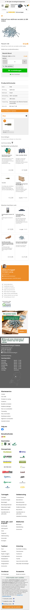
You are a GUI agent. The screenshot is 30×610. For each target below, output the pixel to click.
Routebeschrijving (6, 355)
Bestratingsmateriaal (6, 504)
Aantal (4, 58)
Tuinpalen (3, 551)
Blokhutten (19, 524)
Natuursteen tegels (6, 507)
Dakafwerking (19, 527)
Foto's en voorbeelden (6, 409)
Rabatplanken (4, 558)
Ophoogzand (4, 528)
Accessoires (19, 529)
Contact (3, 394)
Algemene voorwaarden (7, 418)
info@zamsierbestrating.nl (9, 276)
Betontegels (4, 502)
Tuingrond (3, 533)
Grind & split (4, 526)
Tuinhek (18, 558)
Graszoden (4, 538)
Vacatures (3, 401)
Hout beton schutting (21, 549)
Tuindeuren (19, 554)
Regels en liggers (5, 554)
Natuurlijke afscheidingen (22, 563)
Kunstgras (3, 540)
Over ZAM (3, 396)
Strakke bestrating (20, 507)
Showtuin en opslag (6, 399)
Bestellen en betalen (6, 404)
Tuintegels (3, 497)
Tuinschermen (19, 551)
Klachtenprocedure (6, 416)
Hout (2, 549)
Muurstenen (19, 509)
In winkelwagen (16, 70)
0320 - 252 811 (7, 351)
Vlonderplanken (5, 561)
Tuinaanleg (4, 411)
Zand (2, 531)
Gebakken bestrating (21, 516)
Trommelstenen (20, 497)
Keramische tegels (5, 500)
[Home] (2, 16)
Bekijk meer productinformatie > (10, 49)
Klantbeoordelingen (6, 406)
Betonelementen (5, 509)
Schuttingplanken (5, 556)
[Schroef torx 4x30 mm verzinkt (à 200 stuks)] (14, 32)
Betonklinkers (19, 500)
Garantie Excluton (5, 421)
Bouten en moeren (20, 574)
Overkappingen (5, 574)
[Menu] (3, 6)
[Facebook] (2, 429)
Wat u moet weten (5, 413)
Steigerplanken (5, 563)
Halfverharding (5, 535)
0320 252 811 (6, 274)
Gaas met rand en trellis (22, 561)
